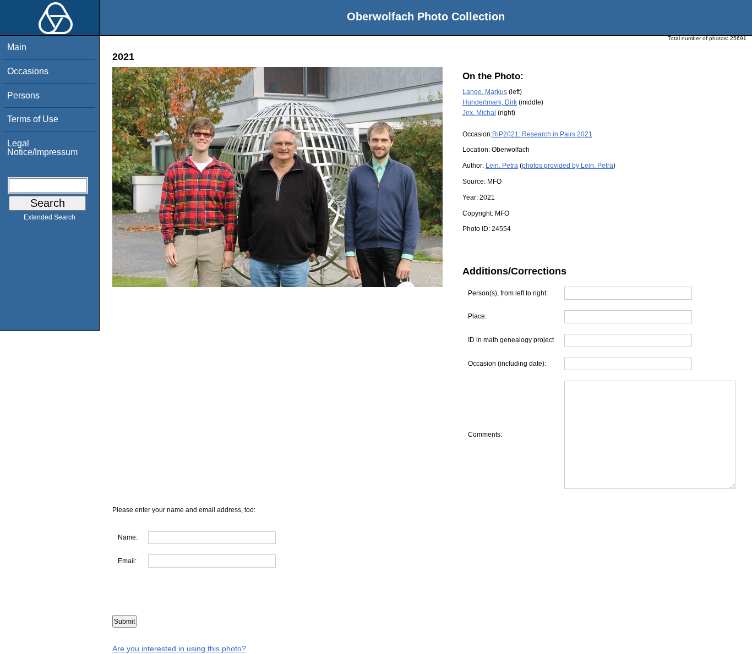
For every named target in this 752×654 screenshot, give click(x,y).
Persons (23, 95)
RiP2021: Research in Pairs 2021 (542, 134)
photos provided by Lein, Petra (567, 165)
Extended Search (49, 217)
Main (16, 47)
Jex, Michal (479, 113)
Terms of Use (32, 119)
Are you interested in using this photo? (179, 648)
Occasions (27, 71)
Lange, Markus (484, 92)
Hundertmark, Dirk (489, 102)
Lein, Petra (502, 165)
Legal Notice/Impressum (42, 148)
